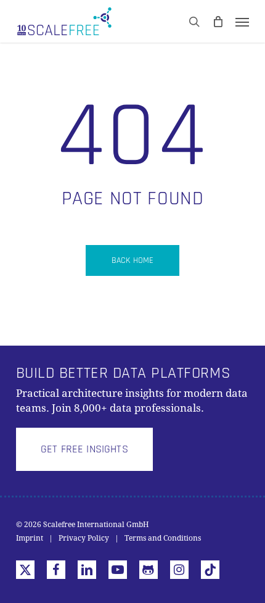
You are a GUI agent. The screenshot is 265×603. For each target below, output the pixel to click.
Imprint (29, 538)
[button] (84, 449)
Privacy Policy (84, 538)
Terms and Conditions (162, 538)
